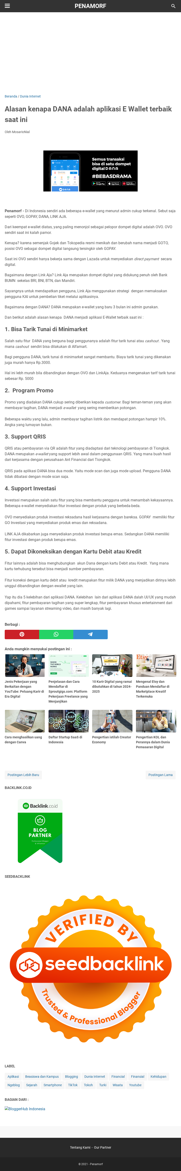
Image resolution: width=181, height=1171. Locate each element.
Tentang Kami (80, 1147)
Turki (102, 1085)
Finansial (137, 1076)
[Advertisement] (93, 52)
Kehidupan (158, 1076)
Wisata (118, 1085)
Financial (118, 1076)
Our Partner (102, 1147)
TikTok (73, 1085)
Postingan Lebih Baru (23, 775)
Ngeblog (14, 1085)
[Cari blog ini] (173, 6)
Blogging (71, 1076)
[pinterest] (22, 634)
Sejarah (31, 1085)
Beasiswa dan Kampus (42, 1076)
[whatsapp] (56, 634)
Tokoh (88, 1085)
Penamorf (90, 6)
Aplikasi (13, 1076)
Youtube (135, 1085)
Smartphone (53, 1085)
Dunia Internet (94, 1076)
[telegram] (90, 634)
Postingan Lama (160, 775)
